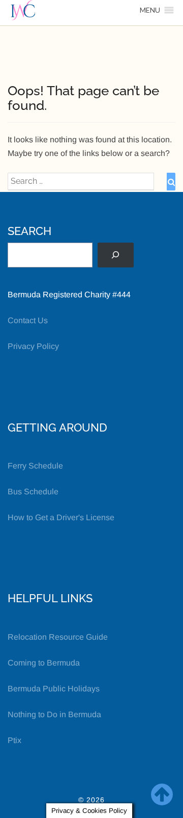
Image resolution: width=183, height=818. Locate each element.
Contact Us (28, 320)
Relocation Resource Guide (58, 637)
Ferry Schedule (35, 465)
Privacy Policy (33, 346)
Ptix (14, 740)
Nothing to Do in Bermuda (54, 714)
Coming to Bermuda (44, 662)
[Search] (116, 255)
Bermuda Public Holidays (54, 688)
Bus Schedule (33, 491)
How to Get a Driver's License (61, 517)
